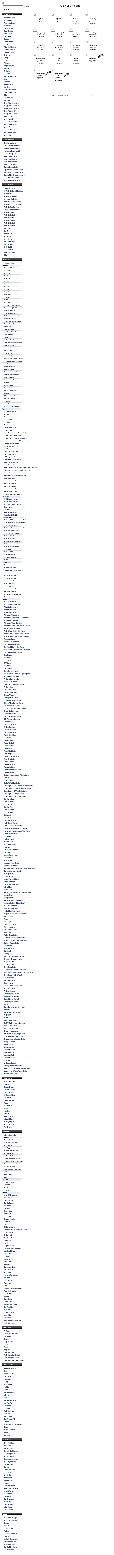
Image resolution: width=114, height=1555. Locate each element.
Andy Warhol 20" (10, 310)
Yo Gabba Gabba (10, 1063)
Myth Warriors (9, 1491)
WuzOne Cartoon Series (12, 180)
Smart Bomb (8, 1302)
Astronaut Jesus (9, 23)
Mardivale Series (9, 366)
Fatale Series (8, 350)
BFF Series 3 (8, 663)
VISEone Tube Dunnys (11, 178)
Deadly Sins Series (10, 427)
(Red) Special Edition (11, 515)
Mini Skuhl (8, 1262)
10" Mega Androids (10, 199)
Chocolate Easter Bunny (12, 1158)
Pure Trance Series (10, 930)
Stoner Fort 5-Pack (10, 491)
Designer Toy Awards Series (13, 342)
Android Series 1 (9, 212)
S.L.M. (6, 95)
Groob (6, 231)
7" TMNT (7, 1015)
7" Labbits (7, 417)
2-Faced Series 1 (9, 396)
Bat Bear (7, 1208)
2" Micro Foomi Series (11, 525)
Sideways (7, 1296)
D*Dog (6, 44)
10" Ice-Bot (8, 836)
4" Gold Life (8, 1235)
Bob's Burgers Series (11, 671)
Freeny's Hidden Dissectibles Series (13, 1230)
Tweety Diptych (9, 1044)
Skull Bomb (8, 1299)
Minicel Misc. (8, 1119)
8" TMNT (7, 1018)
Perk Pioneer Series (10, 90)
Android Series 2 (9, 215)
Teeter (6, 1004)
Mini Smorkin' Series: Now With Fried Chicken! (13, 467)
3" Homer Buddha (10, 575)
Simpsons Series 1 (10, 589)
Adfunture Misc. (9, 18)
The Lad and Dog (10, 76)
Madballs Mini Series (11, 866)
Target (6, 1427)
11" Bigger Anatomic (11, 1148)
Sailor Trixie (8, 1294)
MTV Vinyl (7, 1272)
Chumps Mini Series (11, 698)
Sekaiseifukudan (9, 1544)
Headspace (7, 1379)
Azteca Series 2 (9, 326)
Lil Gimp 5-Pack (9, 457)
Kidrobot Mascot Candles (12, 504)
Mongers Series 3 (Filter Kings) (13, 903)
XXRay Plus (8, 1174)
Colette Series (8, 334)
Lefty (5, 79)
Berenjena (7, 26)
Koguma (7, 1350)
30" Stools (7, 425)
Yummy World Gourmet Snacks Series (13, 1068)
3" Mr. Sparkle (9, 583)
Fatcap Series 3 (9, 746)
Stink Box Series (9, 252)
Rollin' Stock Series (10, 935)
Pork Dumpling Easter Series (13, 1360)
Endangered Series (10, 345)
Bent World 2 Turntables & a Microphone (13, 650)
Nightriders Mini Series (12, 911)
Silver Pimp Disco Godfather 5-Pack (13, 475)
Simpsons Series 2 (10, 591)
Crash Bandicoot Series (11, 706)
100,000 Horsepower (10, 1195)
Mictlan (6, 1114)
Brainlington (8, 1214)
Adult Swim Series (10, 610)
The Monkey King (10, 1400)
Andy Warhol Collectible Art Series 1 (13, 634)
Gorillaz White (9, 810)
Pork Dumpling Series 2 (12, 1358)
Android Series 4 (9, 220)
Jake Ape (7, 63)
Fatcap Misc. (8, 748)
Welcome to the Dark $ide (12, 1320)
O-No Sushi (8, 247)
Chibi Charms (8, 42)
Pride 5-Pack (8, 473)
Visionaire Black (9, 1050)
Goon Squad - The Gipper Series (13, 796)
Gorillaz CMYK (9, 804)
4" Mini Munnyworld (11, 544)
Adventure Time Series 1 (12, 615)
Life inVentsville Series (11, 850)
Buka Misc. (7, 36)
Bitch (5, 1371)
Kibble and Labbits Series (12, 449)
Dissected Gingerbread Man (13, 1161)
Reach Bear (8, 932)
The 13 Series (8, 388)
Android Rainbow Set (11, 207)
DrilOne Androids (10, 143)
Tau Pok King (8, 1307)
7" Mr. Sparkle (9, 586)
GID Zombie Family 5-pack (13, 570)
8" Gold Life (8, 1238)
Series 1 (6, 281)
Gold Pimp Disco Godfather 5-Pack (13, 433)
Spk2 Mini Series (9, 980)
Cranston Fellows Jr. (11, 1334)
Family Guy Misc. (10, 735)
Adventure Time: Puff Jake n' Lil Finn (13, 626)
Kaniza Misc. (8, 1480)
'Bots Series (8, 507)
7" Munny (7, 549)
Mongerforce (8, 895)
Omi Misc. (7, 1408)
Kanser (6, 1483)
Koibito (6, 1387)
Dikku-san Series (9, 1227)
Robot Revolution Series (12, 210)
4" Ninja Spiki (9, 1122)
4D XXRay (7, 1177)
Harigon (6, 58)
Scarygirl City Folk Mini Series (13, 938)
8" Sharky (7, 1502)
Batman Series (9, 329)
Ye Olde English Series (11, 406)
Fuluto (6, 1103)
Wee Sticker (8, 116)
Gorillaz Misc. (8, 812)
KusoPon (7, 1111)
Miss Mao (7, 1264)
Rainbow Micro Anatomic (12, 1169)
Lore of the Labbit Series (12, 459)
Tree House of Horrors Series (13, 594)
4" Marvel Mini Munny (12, 541)
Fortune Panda (9, 52)
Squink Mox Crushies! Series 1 (13, 170)
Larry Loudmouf (9, 1486)
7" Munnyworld (9, 554)
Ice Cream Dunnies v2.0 (12, 151)
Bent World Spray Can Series (13, 647)
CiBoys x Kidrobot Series (12, 700)
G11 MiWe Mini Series (11, 884)
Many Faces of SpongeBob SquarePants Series (13, 868)
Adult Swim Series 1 (11, 607)
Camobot (7, 39)
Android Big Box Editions (12, 202)
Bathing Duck (8, 1156)
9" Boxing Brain (9, 1456)
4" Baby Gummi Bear (11, 1164)
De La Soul (7, 722)
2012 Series (7, 302)
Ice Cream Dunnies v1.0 (12, 148)
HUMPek (7, 1185)
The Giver (7, 228)
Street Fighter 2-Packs (11, 1002)
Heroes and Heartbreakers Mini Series (13, 831)
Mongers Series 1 (9, 898)
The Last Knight (9, 242)
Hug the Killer (9, 1246)
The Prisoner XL (9, 1419)
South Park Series (10, 967)
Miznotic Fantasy (10, 1542)
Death (6, 1224)
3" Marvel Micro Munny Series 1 (13, 520)
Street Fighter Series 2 (11, 996)
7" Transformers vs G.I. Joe (13, 1036)
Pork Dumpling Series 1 (12, 1355)
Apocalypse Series (10, 318)
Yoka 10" (7, 127)
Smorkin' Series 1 (10, 481)
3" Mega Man (8, 874)
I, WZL (6, 60)
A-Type (6, 1331)
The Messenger (9, 1392)
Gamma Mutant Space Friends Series (13, 775)
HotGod (6, 1243)
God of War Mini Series (12, 783)
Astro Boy (7, 1446)
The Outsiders (8, 916)
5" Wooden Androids (11, 196)
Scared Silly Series (10, 377)
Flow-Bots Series (9, 759)
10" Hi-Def (7, 1472)
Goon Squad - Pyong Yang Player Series (13, 788)
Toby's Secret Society (11, 1028)
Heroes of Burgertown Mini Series (13, 828)
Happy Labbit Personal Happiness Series (13, 441)
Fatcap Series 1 (9, 740)
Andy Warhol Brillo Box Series (13, 631)
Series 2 (6, 284)
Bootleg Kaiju (8, 28)
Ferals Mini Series (10, 751)
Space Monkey (9, 978)
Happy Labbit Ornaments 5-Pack (13, 438)
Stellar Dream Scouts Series (13, 986)
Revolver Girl (8, 1127)
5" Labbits (7, 414)
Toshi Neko (7, 1310)
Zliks (5, 255)
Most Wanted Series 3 (11, 162)
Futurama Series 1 (10, 764)
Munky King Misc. (10, 1368)
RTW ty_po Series (10, 164)
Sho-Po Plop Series (10, 1547)
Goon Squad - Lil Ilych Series (13, 794)
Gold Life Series (9, 356)
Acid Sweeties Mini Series (12, 604)
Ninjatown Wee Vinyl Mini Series (13, 914)
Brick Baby (7, 1216)
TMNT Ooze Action (10, 1026)
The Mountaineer (10, 1267)
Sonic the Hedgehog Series (13, 959)
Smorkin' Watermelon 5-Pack (13, 956)
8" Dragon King (9, 1095)
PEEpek (6, 1187)
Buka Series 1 (8, 31)
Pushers (6, 1422)
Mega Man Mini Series (11, 879)
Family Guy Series (10, 732)
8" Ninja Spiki (9, 1124)
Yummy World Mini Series (13, 1066)
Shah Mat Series (9, 380)
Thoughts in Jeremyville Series (13, 1007)
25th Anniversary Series (12, 597)
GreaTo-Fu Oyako (10, 818)
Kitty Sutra (8, 1384)
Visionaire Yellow (9, 1058)
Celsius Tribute (9, 1087)
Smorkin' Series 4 (10, 489)
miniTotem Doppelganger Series (13, 1034)
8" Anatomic (8, 1145)
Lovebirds (7, 858)
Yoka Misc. (7, 135)
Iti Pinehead (8, 1106)
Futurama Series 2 (10, 767)
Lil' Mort (7, 1395)
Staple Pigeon (8, 983)
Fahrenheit (7, 1098)
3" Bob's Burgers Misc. (11, 676)
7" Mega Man (8, 876)
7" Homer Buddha (10, 578)
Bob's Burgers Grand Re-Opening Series (13, 674)
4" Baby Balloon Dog (11, 1150)
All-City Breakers (10, 602)
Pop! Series (7, 922)
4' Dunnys (7, 278)
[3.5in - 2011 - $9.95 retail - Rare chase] (87, 56)
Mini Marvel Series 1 (11, 462)
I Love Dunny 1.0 (10, 154)
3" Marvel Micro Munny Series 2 (13, 522)
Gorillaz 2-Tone (9, 799)
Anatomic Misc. (9, 1140)
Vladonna (7, 1060)
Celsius (6, 1084)
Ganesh (6, 778)
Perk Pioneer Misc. (10, 92)
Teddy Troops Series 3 (11, 108)
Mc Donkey (8, 1494)
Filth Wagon (8, 754)
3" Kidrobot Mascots (11, 499)
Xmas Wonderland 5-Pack (13, 494)
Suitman (7, 100)
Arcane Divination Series (12, 321)
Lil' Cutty (7, 852)
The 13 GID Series (10, 390)
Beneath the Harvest (11, 1451)
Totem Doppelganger (11, 1031)
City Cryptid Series (10, 332)
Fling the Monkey (10, 47)
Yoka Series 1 (8, 119)
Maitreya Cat (8, 1259)
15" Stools (7, 422)
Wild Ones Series (9, 404)
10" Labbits (8, 419)
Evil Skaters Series (10, 730)
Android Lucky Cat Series (12, 204)
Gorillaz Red (8, 807)
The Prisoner (8, 1416)
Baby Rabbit (8, 1198)
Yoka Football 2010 (10, 130)
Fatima (6, 1531)
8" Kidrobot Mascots (11, 502)
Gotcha (6, 1467)
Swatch (6, 382)
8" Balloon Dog (9, 1153)
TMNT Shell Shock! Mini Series (13, 1023)
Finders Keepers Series (11, 756)
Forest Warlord (9, 1100)
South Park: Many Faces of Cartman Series (13, 972)
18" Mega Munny (10, 557)
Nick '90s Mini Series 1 (11, 906)
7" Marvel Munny (10, 552)
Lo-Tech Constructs (10, 1539)
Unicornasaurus (9, 1047)
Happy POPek (9, 1182)
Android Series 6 (9, 226)
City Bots (7, 510)
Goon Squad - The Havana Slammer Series (13, 786)
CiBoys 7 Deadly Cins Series (13, 703)
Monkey (6, 1398)
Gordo (6, 1344)
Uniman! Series (9, 1312)
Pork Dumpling (9, 1352)
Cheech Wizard (9, 695)
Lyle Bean (7, 1256)
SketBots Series (9, 948)
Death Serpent (9, 1092)
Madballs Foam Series (11, 863)
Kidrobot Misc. (9, 263)
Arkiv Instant (8, 20)
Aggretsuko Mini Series (12, 628)
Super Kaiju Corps (10, 1304)
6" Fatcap (7, 738)
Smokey (6, 954)
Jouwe (6, 1108)
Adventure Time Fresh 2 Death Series (13, 618)
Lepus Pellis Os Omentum (12, 1248)
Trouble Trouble (9, 1430)
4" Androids (8, 194)
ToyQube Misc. (9, 1443)
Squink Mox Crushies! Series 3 (13, 175)
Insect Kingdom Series (11, 443)
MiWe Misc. (8, 887)
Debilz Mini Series (10, 724)
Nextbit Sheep (8, 244)
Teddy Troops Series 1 (11, 103)
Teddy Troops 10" (10, 111)
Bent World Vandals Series (13, 652)
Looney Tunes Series (10, 855)
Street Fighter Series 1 (11, 994)
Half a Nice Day (9, 1470)
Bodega (6, 1523)
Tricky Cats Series (10, 1042)
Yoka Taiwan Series (10, 122)
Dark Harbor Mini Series (12, 716)
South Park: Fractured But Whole (13, 970)
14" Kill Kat (8, 239)
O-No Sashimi (8, 250)
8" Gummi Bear (9, 1166)
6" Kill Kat (8, 236)
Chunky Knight (9, 1219)
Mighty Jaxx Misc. (10, 1135)
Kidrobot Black (9, 842)
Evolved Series (9, 348)
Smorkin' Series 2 (10, 483)
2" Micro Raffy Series (11, 533)
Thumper (7, 1010)
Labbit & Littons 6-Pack (12, 451)
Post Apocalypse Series (11, 374)
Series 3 (6, 286)
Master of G (8, 82)
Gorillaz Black (9, 802)
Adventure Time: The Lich (13, 623)
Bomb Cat (7, 1376)
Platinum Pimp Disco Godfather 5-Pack (13, 470)
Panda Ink (7, 1283)
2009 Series (7, 294)
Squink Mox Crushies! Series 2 (13, 172)
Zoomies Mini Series (10, 1074)
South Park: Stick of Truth (13, 975)
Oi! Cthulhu (8, 1280)
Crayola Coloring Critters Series (13, 708)
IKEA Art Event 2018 (11, 1534)
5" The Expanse (9, 727)
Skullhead (7, 951)
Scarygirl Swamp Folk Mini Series (13, 940)
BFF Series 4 (8, 666)
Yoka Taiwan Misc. (10, 124)
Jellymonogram (9, 66)
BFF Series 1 (8, 658)
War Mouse (8, 1318)
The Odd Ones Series (11, 372)
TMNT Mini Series (10, 1020)
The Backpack (8, 1203)
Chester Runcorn (9, 1090)
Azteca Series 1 (9, 324)
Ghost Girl (7, 1339)
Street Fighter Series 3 (11, 999)
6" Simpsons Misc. (10, 567)
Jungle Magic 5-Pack (11, 446)
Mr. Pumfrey (8, 1403)
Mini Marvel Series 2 (11, 465)
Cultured (7, 1222)
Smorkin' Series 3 (10, 486)
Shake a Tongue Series (11, 943)
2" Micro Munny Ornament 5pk (13, 528)
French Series (8, 353)
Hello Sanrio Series (10, 823)
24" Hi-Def (7, 1475)
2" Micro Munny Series (12, 530)
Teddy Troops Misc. (10, 114)
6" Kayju (7, 71)
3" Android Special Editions (13, 191)
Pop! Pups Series (9, 927)
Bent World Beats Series (12, 644)
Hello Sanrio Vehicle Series (13, 826)
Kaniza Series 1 (9, 1478)
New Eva (7, 1278)
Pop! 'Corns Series (10, 924)
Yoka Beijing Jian (10, 132)
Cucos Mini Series (10, 714)
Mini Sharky (8, 1507)
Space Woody (8, 98)
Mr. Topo (7, 87)
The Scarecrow (9, 1499)
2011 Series (7, 300)
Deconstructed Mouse (11, 1459)
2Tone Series (8, 401)
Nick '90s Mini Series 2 (11, 908)
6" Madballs (8, 860)
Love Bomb (8, 1254)
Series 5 (6, 292)
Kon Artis (7, 847)
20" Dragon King (10, 1462)
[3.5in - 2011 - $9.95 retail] (35, 16)
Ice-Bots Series (9, 839)
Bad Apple (7, 1206)
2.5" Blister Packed (10, 411)
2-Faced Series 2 (9, 398)
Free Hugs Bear (9, 762)
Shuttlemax (8, 946)
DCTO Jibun (8, 1528)
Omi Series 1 (8, 1406)
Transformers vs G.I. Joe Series (13, 1039)
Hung (6, 1382)
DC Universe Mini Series (12, 719)
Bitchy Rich (8, 1211)
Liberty (6, 1536)
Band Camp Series (10, 454)
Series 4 (6, 289)
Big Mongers (8, 668)
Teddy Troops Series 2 (11, 106)
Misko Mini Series (10, 882)
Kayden (6, 68)
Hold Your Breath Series (12, 146)
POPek (6, 1190)
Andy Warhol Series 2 (11, 316)
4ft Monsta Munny (10, 560)
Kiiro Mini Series (9, 844)
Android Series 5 (9, 223)
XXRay (6, 1172)
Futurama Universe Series (12, 770)
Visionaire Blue (9, 1052)
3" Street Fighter (9, 988)
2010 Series (7, 297)
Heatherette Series (10, 820)
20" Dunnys (8, 276)
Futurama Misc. (9, 772)
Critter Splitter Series (11, 711)
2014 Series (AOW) (10, 308)
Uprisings (7, 1435)
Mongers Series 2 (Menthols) (13, 900)
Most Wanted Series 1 (11, 156)
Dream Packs (8, 430)
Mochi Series (8, 890)
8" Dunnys (7, 273)
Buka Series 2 (8, 34)
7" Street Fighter (9, 991)
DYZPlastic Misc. (10, 188)
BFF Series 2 (8, 660)
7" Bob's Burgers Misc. (11, 679)
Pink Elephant (9, 1411)
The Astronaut (9, 1448)
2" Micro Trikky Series (11, 536)
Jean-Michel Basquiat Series (13, 358)
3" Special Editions (10, 268)
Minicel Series (8, 1116)
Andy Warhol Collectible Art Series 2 (13, 636)
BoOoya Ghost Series (11, 682)
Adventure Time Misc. (11, 620)
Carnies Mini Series (10, 692)
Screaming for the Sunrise (12, 1424)
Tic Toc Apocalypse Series (12, 1012)
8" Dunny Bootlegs (10, 1520)
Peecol (6, 919)
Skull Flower (8, 1510)
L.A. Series (7, 364)
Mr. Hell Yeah (8, 1270)
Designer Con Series (10, 340)
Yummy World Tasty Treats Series (13, 1071)
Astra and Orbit (9, 639)
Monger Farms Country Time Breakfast (13, 892)
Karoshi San (8, 234)
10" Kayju (7, 74)
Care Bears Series (10, 690)
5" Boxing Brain (9, 1454)
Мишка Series (9, 369)
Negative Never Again (11, 1275)
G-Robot (7, 55)
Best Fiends (8, 655)
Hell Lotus (7, 1240)
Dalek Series (8, 337)
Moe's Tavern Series (10, 581)
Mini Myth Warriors (11, 1488)
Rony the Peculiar (10, 1291)
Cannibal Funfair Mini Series (13, 684)
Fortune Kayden (9, 50)
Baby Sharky (8, 1504)
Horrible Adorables (10, 834)
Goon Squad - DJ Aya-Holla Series (13, 791)
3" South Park (9, 962)
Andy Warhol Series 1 (11, 313)
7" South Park (9, 964)
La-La (6, 1390)
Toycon (6, 393)
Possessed (7, 1414)
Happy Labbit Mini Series (12, 435)
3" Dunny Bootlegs (10, 1518)
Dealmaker (7, 1336)
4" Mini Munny (9, 538)
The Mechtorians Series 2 (12, 871)
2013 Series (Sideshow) (12, 305)
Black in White (9, 1374)
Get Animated (8, 1464)
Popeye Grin (8, 1496)
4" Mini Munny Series (11, 546)
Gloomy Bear (8, 780)
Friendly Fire (8, 1232)
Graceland (7, 815)
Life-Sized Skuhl (9, 1251)
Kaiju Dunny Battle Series (13, 361)
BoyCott (6, 1526)
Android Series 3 (9, 218)
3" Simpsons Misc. (10, 565)
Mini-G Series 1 (9, 84)
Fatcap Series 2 (9, 743)
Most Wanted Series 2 (11, 159)
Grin (5, 573)
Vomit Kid (7, 1315)
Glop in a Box (8, 1342)
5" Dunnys (7, 270)
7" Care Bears (8, 687)
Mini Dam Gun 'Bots (11, 512)
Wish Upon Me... (9, 1323)
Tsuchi (6, 1432)
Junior (6, 1347)
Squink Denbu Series (11, 167)
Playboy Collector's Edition (13, 1288)
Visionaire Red (9, 1055)
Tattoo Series (8, 385)
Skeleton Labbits (9, 478)
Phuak (6, 1286)
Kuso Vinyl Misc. (9, 1082)
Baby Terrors (8, 1200)
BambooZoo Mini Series (12, 642)
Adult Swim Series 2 (11, 612)
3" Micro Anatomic (10, 1142)
